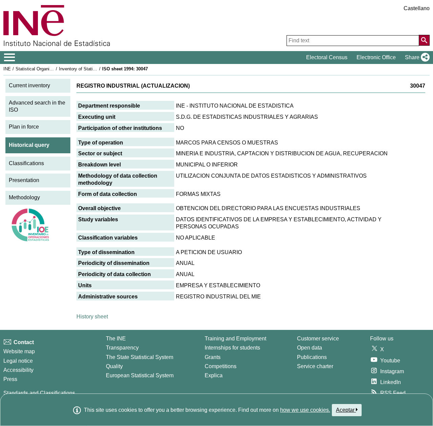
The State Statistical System (139, 357)
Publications (312, 357)
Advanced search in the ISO (37, 106)
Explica (214, 375)
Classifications (26, 163)
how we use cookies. (305, 410)
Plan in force (24, 127)
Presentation (24, 180)
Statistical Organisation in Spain (47, 68)
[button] (416, 57)
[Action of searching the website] (424, 40)
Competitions (220, 366)
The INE (116, 338)
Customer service (318, 338)
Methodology (24, 197)
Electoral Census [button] (326, 57)
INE (7, 68)
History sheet (92, 316)
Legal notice (18, 361)
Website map (19, 351)
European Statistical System (140, 375)
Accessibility (18, 370)
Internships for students (232, 348)
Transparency (122, 348)
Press (10, 379)
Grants (213, 357)
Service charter (315, 366)
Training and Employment (235, 338)
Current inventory (29, 85)
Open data (309, 348)
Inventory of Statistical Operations (92, 68)
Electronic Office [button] (376, 57)
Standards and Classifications (39, 393)
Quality (114, 366)
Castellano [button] (417, 8)
